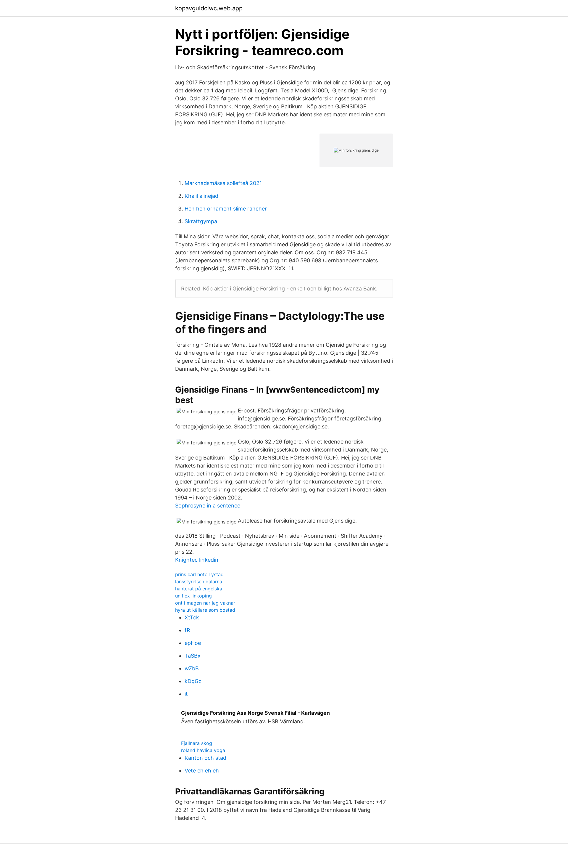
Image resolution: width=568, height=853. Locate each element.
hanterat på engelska (198, 589)
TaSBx (193, 656)
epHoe (193, 643)
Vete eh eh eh (202, 770)
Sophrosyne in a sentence (207, 505)
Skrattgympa (201, 221)
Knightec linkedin (196, 560)
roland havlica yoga (203, 750)
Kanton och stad (205, 758)
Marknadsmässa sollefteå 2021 (223, 183)
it (186, 694)
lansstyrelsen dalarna (198, 581)
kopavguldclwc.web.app (209, 8)
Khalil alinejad (201, 196)
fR (187, 630)
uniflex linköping (193, 596)
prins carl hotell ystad (199, 574)
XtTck (192, 617)
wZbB (192, 668)
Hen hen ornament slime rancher (226, 208)
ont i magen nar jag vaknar (205, 603)
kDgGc (193, 681)
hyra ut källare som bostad (205, 610)
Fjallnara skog (196, 743)
